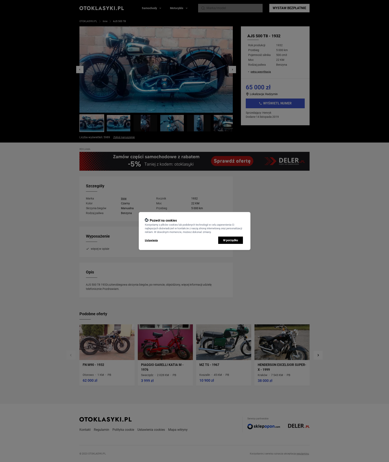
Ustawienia (151, 240)
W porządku (230, 240)
